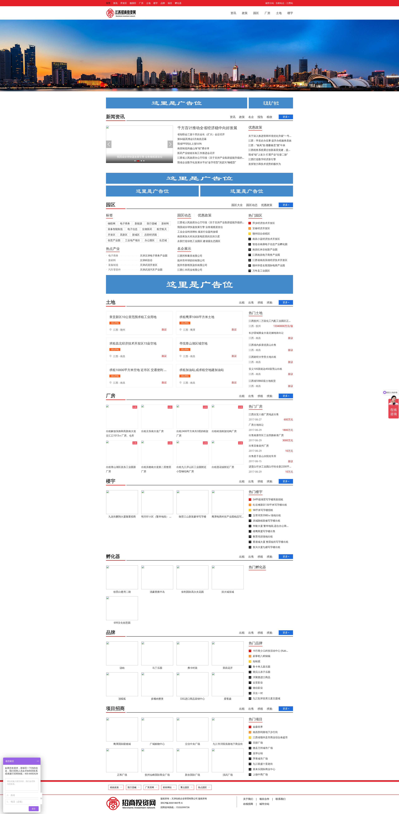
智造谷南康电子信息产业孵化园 (269, 244)
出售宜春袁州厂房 (259, 445)
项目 (170, 3)
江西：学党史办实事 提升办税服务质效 (269, 140)
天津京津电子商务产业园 (153, 255)
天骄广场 (258, 742)
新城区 (136, 234)
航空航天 (162, 229)
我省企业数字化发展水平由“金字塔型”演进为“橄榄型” (206, 162)
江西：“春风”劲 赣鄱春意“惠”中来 (266, 145)
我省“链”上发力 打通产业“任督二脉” (268, 154)
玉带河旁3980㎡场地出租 (267, 515)
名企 (251, 117)
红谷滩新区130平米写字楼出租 (270, 504)
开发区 (123, 3)
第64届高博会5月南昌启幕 (192, 139)
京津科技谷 (146, 260)
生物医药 (147, 229)
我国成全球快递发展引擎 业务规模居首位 (200, 227)
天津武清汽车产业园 (151, 269)
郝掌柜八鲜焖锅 (261, 656)
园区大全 (237, 205)
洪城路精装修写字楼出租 (266, 520)
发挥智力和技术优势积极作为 (264, 164)
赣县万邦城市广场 (263, 748)
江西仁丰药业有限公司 (189, 269)
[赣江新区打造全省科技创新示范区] (139, 162)
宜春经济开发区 (261, 228)
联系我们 (281, 799)
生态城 (163, 240)
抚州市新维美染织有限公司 (192, 265)
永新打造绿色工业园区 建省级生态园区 (198, 241)
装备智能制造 (115, 229)
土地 (148, 3)
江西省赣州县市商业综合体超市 (270, 737)
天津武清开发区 (148, 265)
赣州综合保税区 (261, 233)
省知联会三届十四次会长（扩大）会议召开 (201, 134)
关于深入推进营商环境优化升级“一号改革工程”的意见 (270, 136)
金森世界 (258, 726)
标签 (109, 215)
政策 (245, 13)
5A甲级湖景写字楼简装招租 (268, 499)
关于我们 (248, 799)
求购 (269, 302)
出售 (251, 302)
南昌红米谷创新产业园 (264, 249)
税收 (269, 117)
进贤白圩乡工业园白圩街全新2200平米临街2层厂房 (271, 466)
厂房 (141, 3)
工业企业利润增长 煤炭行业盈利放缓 (197, 231)
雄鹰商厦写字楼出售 (264, 531)
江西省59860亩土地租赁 (262, 380)
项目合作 (264, 799)
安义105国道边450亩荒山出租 (265, 368)
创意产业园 (114, 240)
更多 (285, 116)
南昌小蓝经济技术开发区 (266, 238)
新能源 (138, 223)
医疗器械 (152, 223)
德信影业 (258, 687)
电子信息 (132, 229)
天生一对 (258, 693)
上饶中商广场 (260, 774)
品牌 (163, 3)
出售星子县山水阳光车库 (262, 456)
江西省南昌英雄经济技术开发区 (269, 260)
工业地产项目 (132, 240)
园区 (256, 13)
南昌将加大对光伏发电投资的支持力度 (198, 236)
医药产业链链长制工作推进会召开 (196, 153)
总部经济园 (150, 234)
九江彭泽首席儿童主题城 (266, 698)
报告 (260, 117)
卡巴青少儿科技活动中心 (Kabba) (271, 650)
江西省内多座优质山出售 (262, 344)
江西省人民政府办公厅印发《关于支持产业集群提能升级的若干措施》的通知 (210, 157)
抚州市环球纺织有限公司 (191, 260)
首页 (108, 3)
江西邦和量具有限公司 (189, 255)
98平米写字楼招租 (263, 510)
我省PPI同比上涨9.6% (189, 143)
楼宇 (155, 3)
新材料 (165, 223)
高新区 (123, 234)
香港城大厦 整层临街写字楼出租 (270, 541)
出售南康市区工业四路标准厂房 (266, 435)
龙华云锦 (258, 753)
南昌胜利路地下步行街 (265, 732)
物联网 (111, 223)
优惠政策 (255, 127)
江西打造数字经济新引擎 (262, 159)
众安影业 (258, 682)
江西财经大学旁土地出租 (262, 356)
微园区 (133, 3)
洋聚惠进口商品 (261, 677)
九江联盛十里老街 (263, 763)
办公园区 (150, 240)
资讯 (115, 3)
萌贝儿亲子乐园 (261, 671)
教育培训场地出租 (263, 536)
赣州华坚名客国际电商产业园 (268, 265)
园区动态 (251, 205)
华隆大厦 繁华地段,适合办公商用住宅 (271, 525)
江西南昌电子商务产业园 (266, 254)
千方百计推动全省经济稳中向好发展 (207, 128)
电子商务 (125, 223)
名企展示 (184, 248)
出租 (242, 302)
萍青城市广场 (260, 758)
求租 (260, 302)
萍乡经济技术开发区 (263, 223)
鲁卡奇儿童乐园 (261, 666)
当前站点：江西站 (284, 3)
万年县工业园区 (261, 270)
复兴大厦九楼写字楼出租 (266, 547)
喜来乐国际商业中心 (264, 769)
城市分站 (269, 3)
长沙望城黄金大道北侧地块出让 (266, 332)
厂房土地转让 (256, 424)
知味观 (256, 661)
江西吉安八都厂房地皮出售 (264, 414)
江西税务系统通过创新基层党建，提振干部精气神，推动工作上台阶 (270, 150)
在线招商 (248, 804)
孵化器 (178, 3)
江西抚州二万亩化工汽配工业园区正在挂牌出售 (271, 320)
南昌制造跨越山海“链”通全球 (193, 148)
